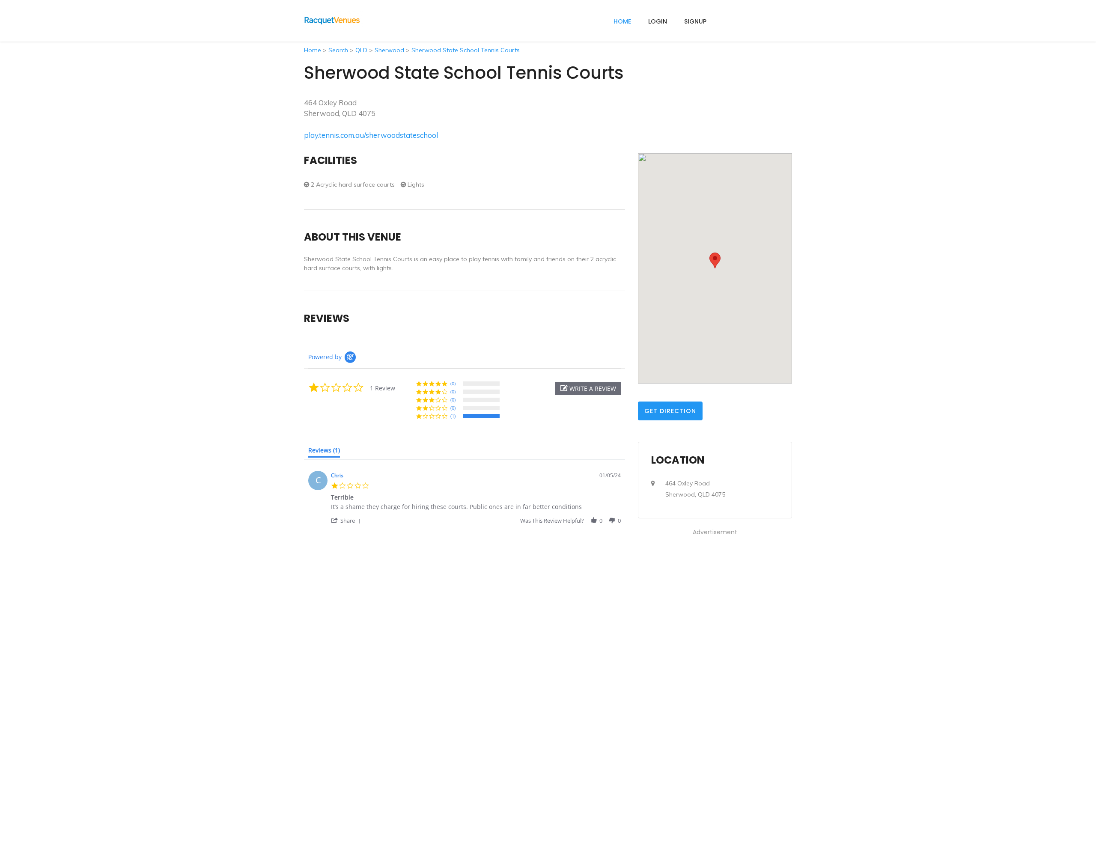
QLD (361, 50)
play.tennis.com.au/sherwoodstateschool (371, 135)
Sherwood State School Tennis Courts (465, 50)
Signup (695, 21)
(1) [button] (453, 416)
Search (338, 50)
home (622, 21)
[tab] (324, 452)
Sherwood (389, 50)
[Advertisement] (715, 666)
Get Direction (670, 411)
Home (312, 50)
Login (657, 21)
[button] (588, 388)
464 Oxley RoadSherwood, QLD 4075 (695, 488)
